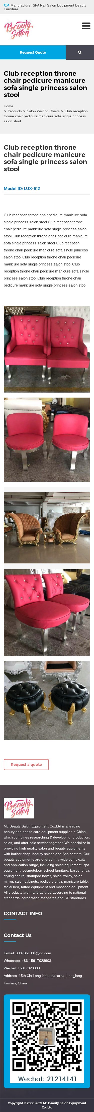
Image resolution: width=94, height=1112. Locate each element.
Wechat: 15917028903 (22, 968)
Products (15, 111)
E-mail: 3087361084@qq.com (27, 953)
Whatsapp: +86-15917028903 (27, 961)
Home (8, 106)
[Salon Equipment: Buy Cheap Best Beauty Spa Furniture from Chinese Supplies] (19, 29)
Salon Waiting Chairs (43, 111)
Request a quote (26, 764)
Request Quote (33, 52)
